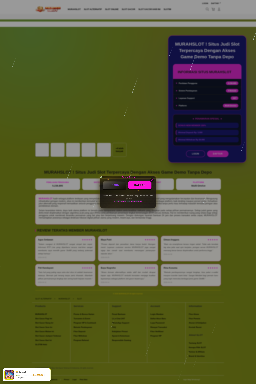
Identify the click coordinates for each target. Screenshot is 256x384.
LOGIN (114, 185)
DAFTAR (140, 185)
